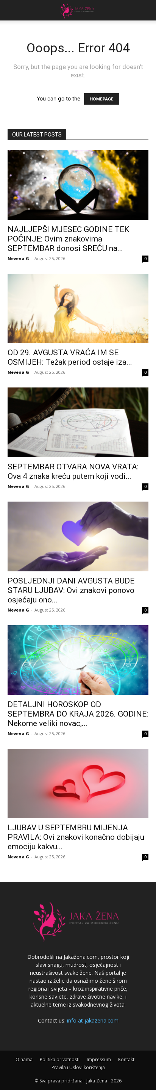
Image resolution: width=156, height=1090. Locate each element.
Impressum (99, 1059)
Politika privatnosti (60, 1059)
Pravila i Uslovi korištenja (78, 1067)
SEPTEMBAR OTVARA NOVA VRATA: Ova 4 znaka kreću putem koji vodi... (73, 471)
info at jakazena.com (93, 1020)
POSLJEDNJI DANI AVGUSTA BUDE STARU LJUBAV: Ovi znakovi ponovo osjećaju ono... (71, 590)
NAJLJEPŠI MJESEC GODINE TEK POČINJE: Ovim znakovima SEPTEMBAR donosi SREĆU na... (68, 239)
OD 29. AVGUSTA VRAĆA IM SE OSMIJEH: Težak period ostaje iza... (70, 357)
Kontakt (126, 1059)
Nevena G (18, 258)
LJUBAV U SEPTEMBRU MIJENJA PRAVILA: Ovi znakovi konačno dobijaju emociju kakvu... (76, 837)
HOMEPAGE (102, 99)
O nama (24, 1059)
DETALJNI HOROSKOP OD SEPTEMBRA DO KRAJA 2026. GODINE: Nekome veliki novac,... (78, 714)
